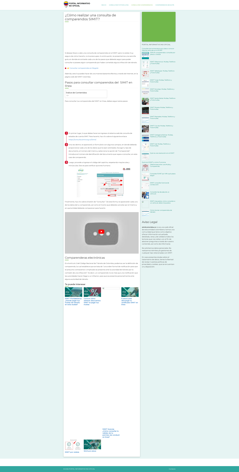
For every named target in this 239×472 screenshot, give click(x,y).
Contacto (172, 469)
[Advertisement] (102, 38)
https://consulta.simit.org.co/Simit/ (82, 140)
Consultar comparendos (142, 5)
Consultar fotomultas (119, 5)
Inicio (103, 5)
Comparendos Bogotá (164, 5)
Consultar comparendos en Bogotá (84, 68)
